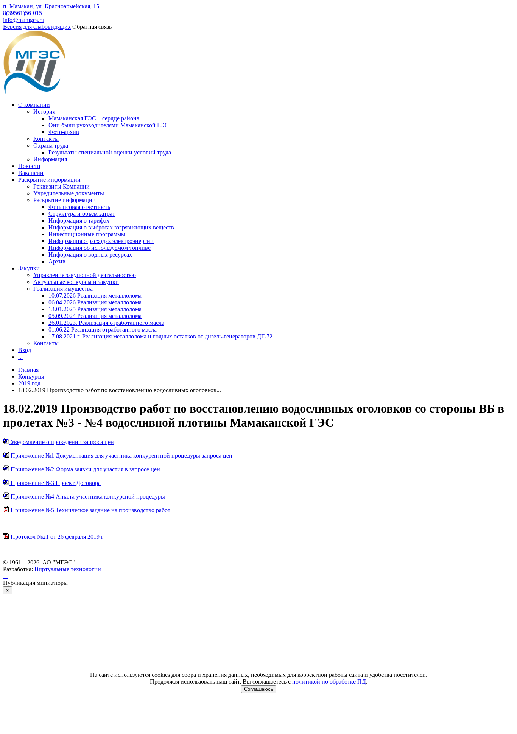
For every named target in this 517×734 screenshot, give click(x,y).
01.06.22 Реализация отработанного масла (102, 329)
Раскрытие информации (49, 179)
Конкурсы (31, 376)
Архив (56, 261)
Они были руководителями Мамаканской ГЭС (108, 125)
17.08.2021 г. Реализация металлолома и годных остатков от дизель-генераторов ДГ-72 (160, 336)
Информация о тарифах (78, 220)
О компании (34, 104)
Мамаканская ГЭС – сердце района (93, 118)
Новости (29, 166)
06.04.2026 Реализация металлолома (95, 302)
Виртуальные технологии (67, 569)
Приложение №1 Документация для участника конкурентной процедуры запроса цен (120, 455)
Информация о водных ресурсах (90, 254)
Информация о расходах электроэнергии (101, 241)
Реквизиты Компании (61, 186)
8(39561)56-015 (22, 13)
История (44, 111)
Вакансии (31, 173)
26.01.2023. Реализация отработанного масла (106, 322)
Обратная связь (92, 26)
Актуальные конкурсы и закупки (76, 282)
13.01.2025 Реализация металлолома (95, 309)
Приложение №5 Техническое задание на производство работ (89, 510)
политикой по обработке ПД (329, 681)
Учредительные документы (68, 193)
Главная (28, 369)
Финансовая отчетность (79, 207)
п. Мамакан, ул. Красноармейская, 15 (51, 6)
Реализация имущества (63, 288)
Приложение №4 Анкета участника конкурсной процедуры (87, 496)
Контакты (46, 139)
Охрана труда (50, 145)
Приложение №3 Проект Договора (55, 483)
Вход (24, 350)
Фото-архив (63, 132)
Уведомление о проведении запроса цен (61, 442)
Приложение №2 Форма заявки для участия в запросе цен (84, 469)
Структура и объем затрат (81, 213)
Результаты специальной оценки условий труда (109, 152)
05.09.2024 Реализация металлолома (95, 316)
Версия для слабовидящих (37, 26)
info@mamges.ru (23, 20)
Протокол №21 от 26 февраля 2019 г (56, 536)
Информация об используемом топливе (99, 248)
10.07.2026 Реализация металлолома (95, 295)
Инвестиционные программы (86, 234)
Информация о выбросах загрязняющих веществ (111, 227)
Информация (50, 159)
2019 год (29, 383)
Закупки (29, 268)
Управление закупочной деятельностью (84, 275)
